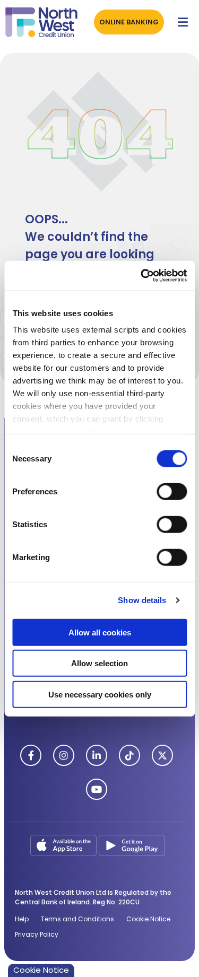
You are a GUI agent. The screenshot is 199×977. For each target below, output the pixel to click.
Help (22, 918)
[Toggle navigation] (183, 22)
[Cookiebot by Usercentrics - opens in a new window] (142, 276)
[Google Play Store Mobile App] (132, 844)
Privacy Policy (36, 934)
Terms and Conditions (77, 918)
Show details (142, 600)
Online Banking (129, 22)
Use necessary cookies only (99, 694)
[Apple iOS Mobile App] (64, 844)
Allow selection (99, 663)
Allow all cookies (99, 631)
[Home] (37, 22)
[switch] (172, 491)
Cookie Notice (148, 918)
